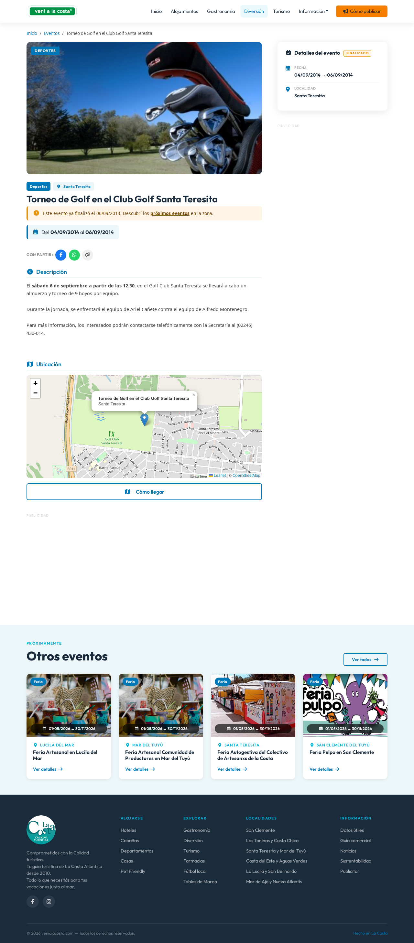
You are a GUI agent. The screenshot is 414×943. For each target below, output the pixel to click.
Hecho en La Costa (370, 933)
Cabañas (130, 840)
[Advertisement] (144, 566)
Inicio (156, 11)
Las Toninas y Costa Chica (272, 840)
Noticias (348, 851)
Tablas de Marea (200, 881)
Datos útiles (352, 830)
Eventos (52, 33)
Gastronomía (221, 11)
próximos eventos (170, 213)
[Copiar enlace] (87, 255)
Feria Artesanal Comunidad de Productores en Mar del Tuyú (159, 755)
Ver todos (362, 659)
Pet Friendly (133, 871)
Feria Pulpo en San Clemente (342, 752)
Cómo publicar (365, 11)
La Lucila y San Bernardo (271, 871)
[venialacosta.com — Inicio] (52, 11)
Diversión (254, 11)
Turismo (281, 11)
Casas (127, 861)
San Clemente (260, 830)
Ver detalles (44, 769)
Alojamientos (184, 11)
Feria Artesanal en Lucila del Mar (65, 755)
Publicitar (349, 871)
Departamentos (137, 851)
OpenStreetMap (246, 475)
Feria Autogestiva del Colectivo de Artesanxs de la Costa (252, 755)
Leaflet (219, 475)
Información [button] (312, 11)
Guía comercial (355, 840)
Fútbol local (194, 871)
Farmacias (194, 861)
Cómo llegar (150, 491)
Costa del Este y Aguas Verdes (276, 861)
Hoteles (128, 830)
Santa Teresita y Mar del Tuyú (276, 851)
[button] (144, 419)
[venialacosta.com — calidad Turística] (41, 829)
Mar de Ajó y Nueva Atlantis (274, 881)
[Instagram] (49, 901)
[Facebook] (33, 901)
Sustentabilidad (355, 861)
